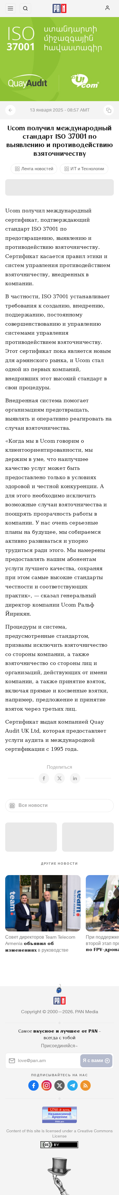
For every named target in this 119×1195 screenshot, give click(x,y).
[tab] (48, 1160)
